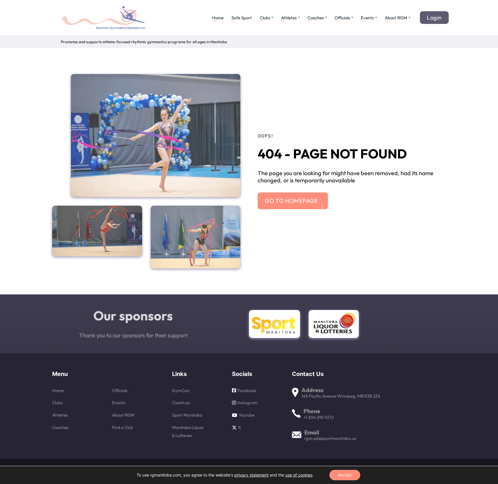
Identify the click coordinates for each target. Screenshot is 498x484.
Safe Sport (241, 17)
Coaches (316, 17)
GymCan (180, 390)
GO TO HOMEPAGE (291, 200)
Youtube (246, 415)
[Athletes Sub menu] (299, 17)
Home (218, 17)
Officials (342, 17)
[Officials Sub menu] (352, 17)
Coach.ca (181, 402)
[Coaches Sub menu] (326, 17)
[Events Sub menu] (376, 17)
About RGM (396, 17)
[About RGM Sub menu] (409, 17)
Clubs (265, 17)
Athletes (289, 17)
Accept (345, 474)
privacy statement (251, 474)
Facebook (246, 390)
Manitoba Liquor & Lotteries (188, 431)
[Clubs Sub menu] (272, 17)
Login (434, 17)
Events (367, 17)
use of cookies (298, 474)
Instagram (247, 402)
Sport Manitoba (187, 415)
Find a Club (122, 427)
